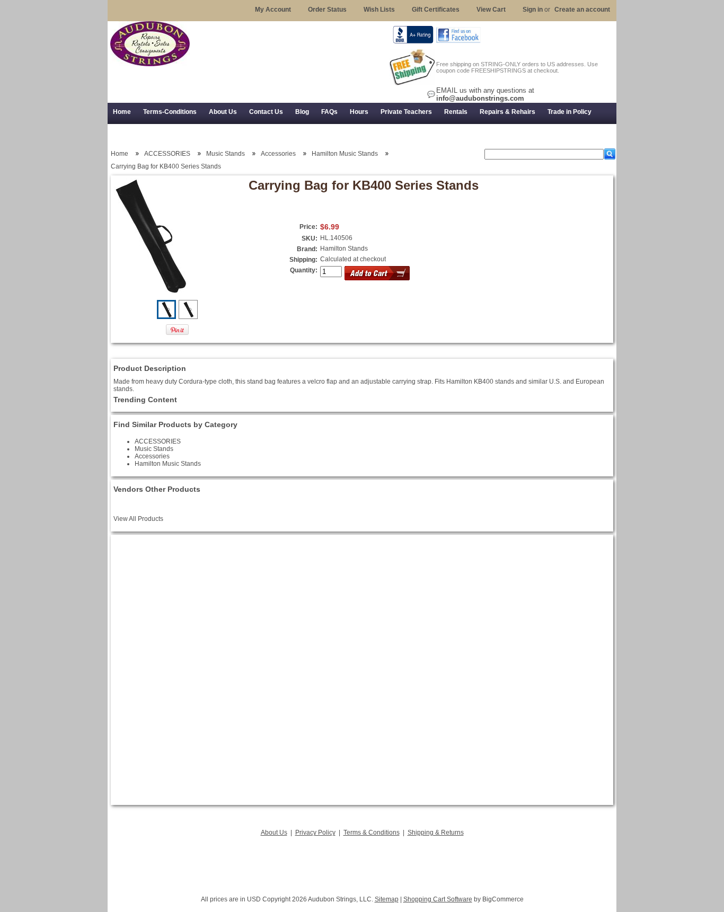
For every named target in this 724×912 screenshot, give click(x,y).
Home (119, 153)
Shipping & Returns (436, 832)
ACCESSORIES (167, 153)
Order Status (327, 9)
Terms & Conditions (371, 832)
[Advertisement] (362, 863)
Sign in (533, 9)
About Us (274, 832)
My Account (273, 9)
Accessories (278, 153)
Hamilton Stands (344, 248)
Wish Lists (379, 9)
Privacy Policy (315, 832)
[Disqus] (362, 669)
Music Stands (225, 153)
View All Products (138, 519)
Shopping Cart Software (437, 899)
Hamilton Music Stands (345, 153)
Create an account (582, 9)
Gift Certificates (436, 9)
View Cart (491, 9)
